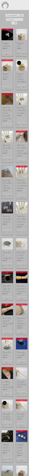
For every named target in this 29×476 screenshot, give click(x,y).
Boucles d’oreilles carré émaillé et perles (7, 113)
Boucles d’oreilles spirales (7, 218)
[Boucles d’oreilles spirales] (7, 207)
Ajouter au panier (20, 88)
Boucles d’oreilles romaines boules (22, 184)
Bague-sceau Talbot (20, 76)
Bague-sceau (6, 75)
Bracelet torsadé (21, 354)
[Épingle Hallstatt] (21, 373)
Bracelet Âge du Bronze (7, 288)
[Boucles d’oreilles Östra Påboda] (7, 171)
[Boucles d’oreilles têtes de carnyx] (21, 207)
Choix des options (19, 54)
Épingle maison (7, 415)
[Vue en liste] (15, 23)
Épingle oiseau (21, 415)
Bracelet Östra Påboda (21, 320)
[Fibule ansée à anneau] (7, 436)
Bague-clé (20, 44)
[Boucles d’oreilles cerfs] (7, 136)
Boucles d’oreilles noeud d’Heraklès (22, 149)
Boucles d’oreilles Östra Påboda (7, 184)
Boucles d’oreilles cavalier (21, 110)
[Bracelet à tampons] (7, 244)
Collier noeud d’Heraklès (8, 384)
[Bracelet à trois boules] (21, 244)
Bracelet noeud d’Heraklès (8, 320)
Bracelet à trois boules (21, 255)
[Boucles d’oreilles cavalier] (21, 99)
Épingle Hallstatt (21, 383)
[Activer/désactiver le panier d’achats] (21, 5)
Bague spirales (6, 44)
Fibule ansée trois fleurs (20, 449)
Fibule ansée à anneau (6, 447)
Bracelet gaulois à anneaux (21, 288)
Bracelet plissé (7, 354)
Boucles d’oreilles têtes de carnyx (21, 220)
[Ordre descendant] (22, 15)
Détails (8, 54)
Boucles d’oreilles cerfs (7, 147)
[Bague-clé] (21, 34)
